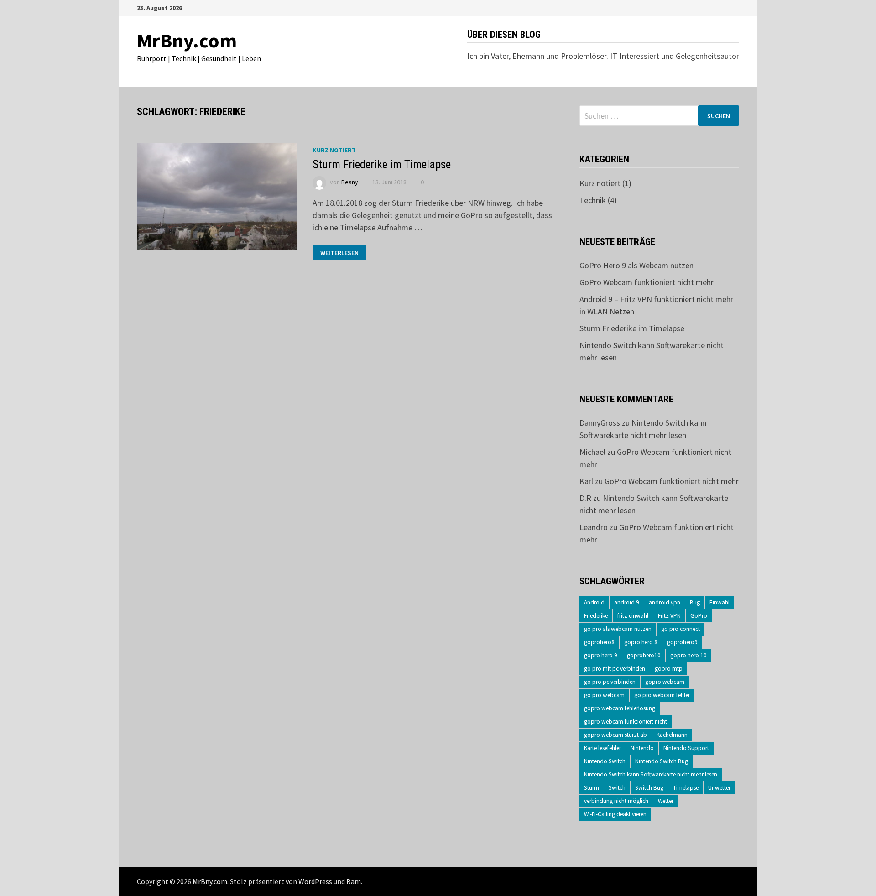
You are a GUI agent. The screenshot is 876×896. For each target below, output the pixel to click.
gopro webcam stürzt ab (615, 735)
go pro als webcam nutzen (618, 629)
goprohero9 (682, 642)
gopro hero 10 (688, 655)
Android (594, 602)
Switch (617, 788)
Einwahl (719, 602)
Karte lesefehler (602, 748)
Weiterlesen (339, 253)
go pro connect (680, 629)
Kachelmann (672, 735)
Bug (695, 602)
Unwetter (719, 788)
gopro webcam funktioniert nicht (625, 721)
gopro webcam (664, 682)
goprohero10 (644, 655)
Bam (353, 881)
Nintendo (642, 748)
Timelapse (686, 788)
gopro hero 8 (640, 642)
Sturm (591, 788)
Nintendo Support (686, 748)
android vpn (664, 602)
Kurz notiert (334, 150)
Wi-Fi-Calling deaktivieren (615, 814)
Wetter (665, 801)
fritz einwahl (632, 616)
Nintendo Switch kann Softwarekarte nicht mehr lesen (650, 774)
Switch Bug (649, 788)
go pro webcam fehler (662, 695)
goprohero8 (599, 642)
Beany (349, 182)
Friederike (596, 616)
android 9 (626, 602)
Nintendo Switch (605, 761)
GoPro (698, 616)
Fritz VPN (669, 616)
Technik (592, 200)
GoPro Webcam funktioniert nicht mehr (646, 282)
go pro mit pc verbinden (614, 668)
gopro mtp (669, 668)
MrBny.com (187, 40)
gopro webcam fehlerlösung (619, 708)
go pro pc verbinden (610, 682)
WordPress (315, 881)
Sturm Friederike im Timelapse (382, 164)
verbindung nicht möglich (616, 801)
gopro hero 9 (600, 655)
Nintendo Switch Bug (661, 761)
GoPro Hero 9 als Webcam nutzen (636, 265)
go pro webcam (604, 695)
